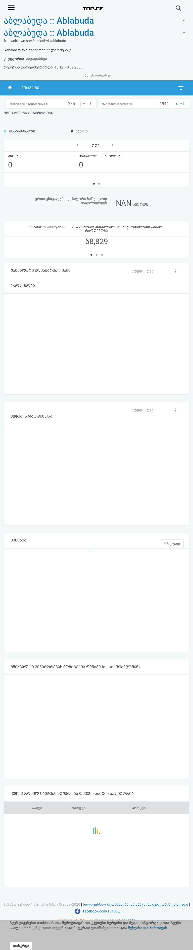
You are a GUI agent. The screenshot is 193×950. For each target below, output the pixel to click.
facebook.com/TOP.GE (101, 911)
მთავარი (30, 88)
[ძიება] (179, 8)
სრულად (172, 544)
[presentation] (77, 145)
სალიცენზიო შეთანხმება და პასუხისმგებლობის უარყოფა (135, 904)
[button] (91, 255)
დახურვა (21, 946)
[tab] (96, 33)
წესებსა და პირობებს (147, 928)
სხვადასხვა (36, 59)
